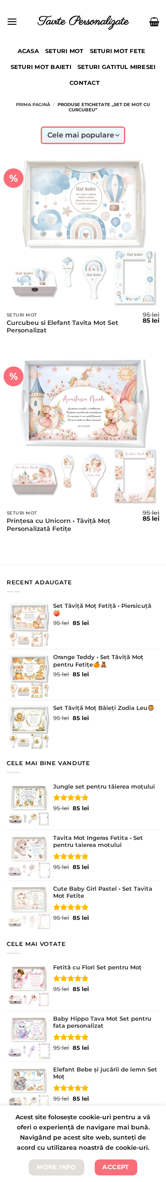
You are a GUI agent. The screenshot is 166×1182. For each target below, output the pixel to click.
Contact (84, 83)
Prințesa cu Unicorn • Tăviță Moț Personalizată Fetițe (58, 524)
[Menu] (12, 21)
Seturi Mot (64, 51)
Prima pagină (33, 104)
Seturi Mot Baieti (41, 67)
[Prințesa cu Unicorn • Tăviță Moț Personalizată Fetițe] (83, 429)
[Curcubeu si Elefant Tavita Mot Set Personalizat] (83, 231)
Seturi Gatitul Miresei (116, 67)
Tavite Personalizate (83, 21)
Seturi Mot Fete (118, 51)
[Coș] (154, 21)
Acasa (28, 51)
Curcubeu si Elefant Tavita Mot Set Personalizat (62, 326)
